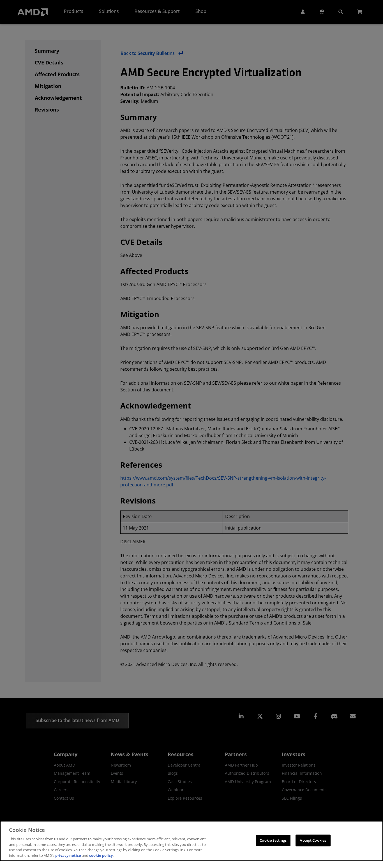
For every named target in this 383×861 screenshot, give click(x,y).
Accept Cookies (313, 840)
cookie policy (101, 855)
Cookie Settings (273, 840)
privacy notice (68, 855)
